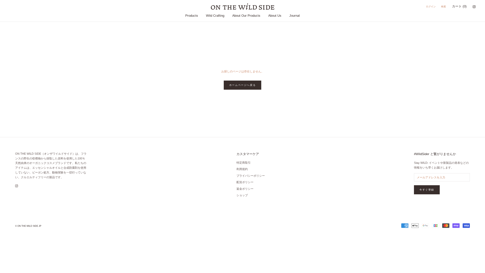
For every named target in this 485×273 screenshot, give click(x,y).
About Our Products (246, 15)
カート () (459, 6)
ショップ (242, 195)
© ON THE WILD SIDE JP (28, 226)
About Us (274, 15)
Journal (294, 15)
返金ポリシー (244, 188)
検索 (443, 6)
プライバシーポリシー (250, 175)
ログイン (431, 6)
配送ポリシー (244, 182)
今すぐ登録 (426, 189)
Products (191, 15)
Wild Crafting (215, 15)
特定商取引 (243, 162)
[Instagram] (474, 6)
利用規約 (242, 169)
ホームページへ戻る (242, 85)
